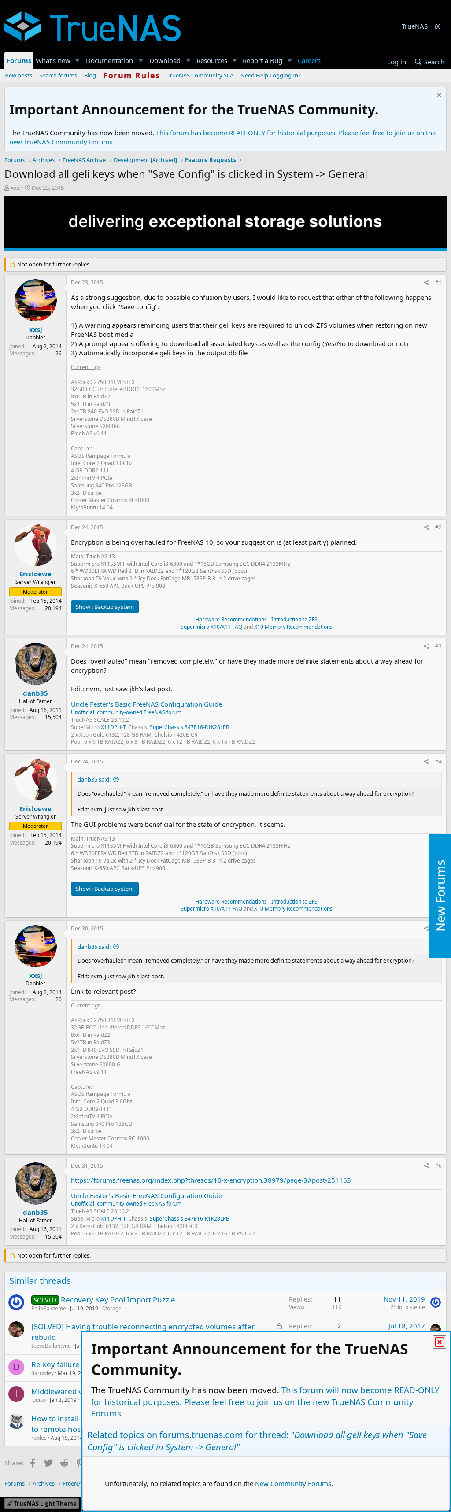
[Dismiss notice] (438, 96)
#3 (438, 646)
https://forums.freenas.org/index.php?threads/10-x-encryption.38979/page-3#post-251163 (211, 1180)
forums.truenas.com (201, 1435)
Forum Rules (131, 75)
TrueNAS (415, 26)
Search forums (58, 75)
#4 (438, 761)
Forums (19, 60)
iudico (38, 1400)
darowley (42, 1373)
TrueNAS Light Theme (44, 1504)
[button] (77, 60)
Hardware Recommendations (231, 619)
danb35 (35, 693)
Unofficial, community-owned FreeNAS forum (126, 712)
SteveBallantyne (51, 1346)
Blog (90, 75)
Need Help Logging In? (270, 75)
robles (39, 1438)
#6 (438, 1165)
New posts (18, 75)
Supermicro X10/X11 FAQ (211, 627)
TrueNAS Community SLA (200, 75)
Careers (309, 60)
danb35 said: (94, 779)
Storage (112, 1308)
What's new (53, 60)
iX (437, 26)
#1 (438, 282)
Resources (211, 60)
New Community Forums (293, 1483)
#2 (438, 527)
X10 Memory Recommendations (293, 627)
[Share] (426, 283)
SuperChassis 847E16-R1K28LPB (189, 727)
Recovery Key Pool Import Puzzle (118, 1299)
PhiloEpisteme (48, 1308)
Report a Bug (262, 60)
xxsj (16, 188)
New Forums (440, 896)
